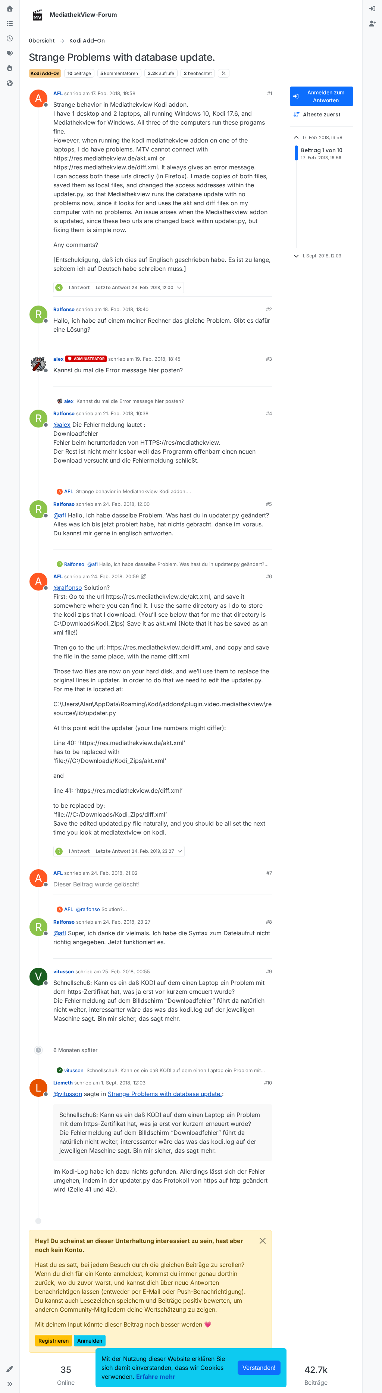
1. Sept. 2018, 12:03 (123, 1083)
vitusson (63, 971)
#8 (269, 922)
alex (58, 359)
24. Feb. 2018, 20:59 (115, 576)
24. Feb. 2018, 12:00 (126, 504)
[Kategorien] (9, 24)
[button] (9, 1369)
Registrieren (53, 1340)
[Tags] (9, 54)
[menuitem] (372, 9)
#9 (269, 971)
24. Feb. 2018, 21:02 (114, 873)
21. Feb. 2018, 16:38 (125, 413)
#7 (269, 873)
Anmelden (89, 1340)
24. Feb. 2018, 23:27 (126, 922)
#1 (269, 93)
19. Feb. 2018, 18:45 (158, 359)
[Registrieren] (372, 24)
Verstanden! (259, 1367)
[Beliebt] (9, 69)
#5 (269, 504)
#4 (269, 413)
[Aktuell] (9, 39)
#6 (269, 576)
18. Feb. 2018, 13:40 (125, 309)
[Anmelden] (372, 9)
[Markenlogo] (38, 15)
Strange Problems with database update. (165, 1094)
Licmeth (63, 1083)
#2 (269, 309)
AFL (58, 93)
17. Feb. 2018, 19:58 (113, 93)
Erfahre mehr (155, 1376)
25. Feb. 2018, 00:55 (126, 971)
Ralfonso (64, 309)
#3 (269, 359)
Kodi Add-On (45, 73)
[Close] (263, 1240)
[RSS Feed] (223, 73)
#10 (268, 1083)
